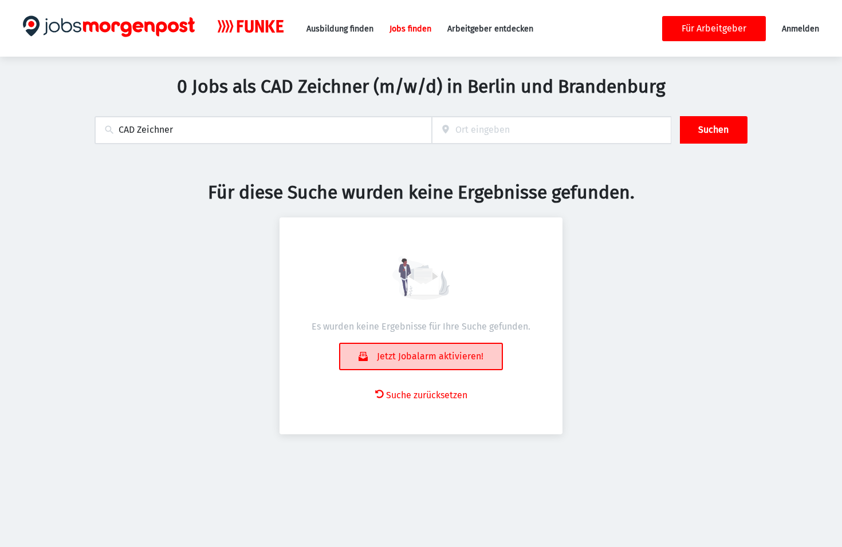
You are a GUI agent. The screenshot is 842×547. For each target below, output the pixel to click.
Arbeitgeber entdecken (490, 29)
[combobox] (263, 130)
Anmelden (800, 29)
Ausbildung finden (339, 29)
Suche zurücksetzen (426, 395)
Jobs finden (410, 29)
